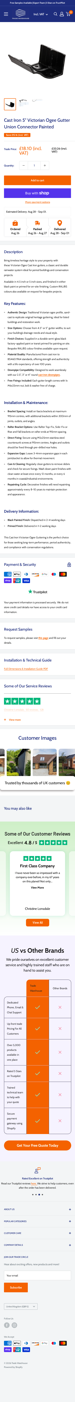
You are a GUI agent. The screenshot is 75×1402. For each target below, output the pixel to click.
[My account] (62, 14)
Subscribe (16, 1287)
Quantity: (9, 165)
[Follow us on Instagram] (14, 1325)
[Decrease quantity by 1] (23, 165)
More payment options (37, 202)
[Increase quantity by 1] (45, 165)
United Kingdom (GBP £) (17, 1306)
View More (37, 887)
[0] (68, 14)
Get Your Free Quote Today (37, 1145)
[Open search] (55, 14)
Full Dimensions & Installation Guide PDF (26, 668)
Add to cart (37, 180)
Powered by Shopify (13, 1367)
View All (38, 922)
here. (34, 1183)
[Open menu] (6, 14)
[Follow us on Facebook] (7, 1325)
